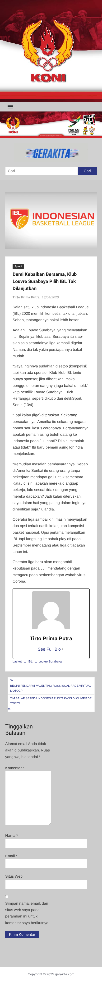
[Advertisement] (51, 51)
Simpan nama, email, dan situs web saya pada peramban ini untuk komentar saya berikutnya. (27, 913)
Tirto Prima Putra (26, 297)
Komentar (14, 768)
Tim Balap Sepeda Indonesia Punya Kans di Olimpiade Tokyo (51, 701)
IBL (30, 661)
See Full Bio (49, 649)
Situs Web (14, 876)
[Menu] (10, 106)
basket (17, 661)
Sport (18, 266)
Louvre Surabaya (50, 661)
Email (11, 856)
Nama (11, 836)
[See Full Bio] (63, 649)
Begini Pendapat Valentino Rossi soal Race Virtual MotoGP (50, 688)
